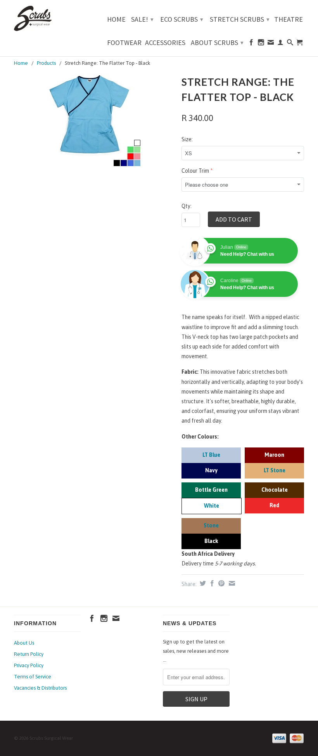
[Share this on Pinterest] (220, 583)
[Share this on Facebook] (211, 583)
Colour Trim (195, 171)
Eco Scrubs (181, 19)
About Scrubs (217, 42)
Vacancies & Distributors (40, 688)
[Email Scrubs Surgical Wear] (271, 44)
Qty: (186, 206)
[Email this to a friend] (231, 583)
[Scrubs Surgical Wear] (47, 18)
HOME (116, 20)
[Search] (290, 44)
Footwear (124, 43)
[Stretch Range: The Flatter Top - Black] (94, 119)
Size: (187, 139)
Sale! (142, 19)
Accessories (165, 43)
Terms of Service (32, 677)
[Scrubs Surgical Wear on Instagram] (261, 44)
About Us (24, 643)
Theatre (288, 20)
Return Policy (28, 654)
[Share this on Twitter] (202, 583)
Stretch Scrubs (240, 19)
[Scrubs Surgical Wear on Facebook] (251, 44)
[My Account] (280, 44)
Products (46, 63)
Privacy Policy (28, 665)
